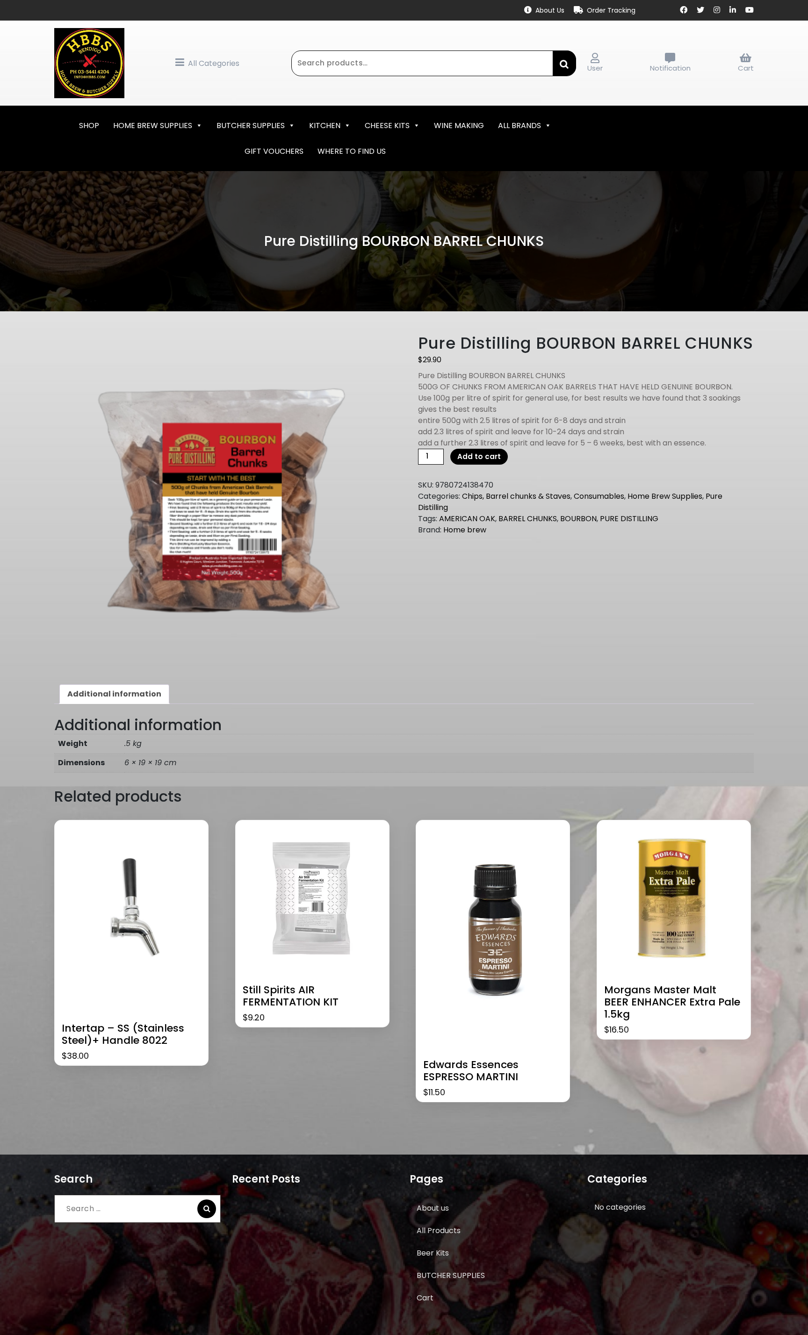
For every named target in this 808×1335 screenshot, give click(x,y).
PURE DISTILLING (629, 518)
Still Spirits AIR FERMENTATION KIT (291, 996)
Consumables (599, 496)
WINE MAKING (459, 125)
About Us (549, 10)
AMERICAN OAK (467, 518)
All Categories (213, 63)
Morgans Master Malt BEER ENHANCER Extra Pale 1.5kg (672, 1002)
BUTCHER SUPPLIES (250, 125)
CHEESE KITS (387, 125)
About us (433, 1208)
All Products (439, 1230)
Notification (670, 68)
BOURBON (578, 518)
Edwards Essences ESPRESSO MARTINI (471, 1071)
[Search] (206, 1208)
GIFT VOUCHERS (274, 151)
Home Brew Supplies (665, 496)
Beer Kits (433, 1253)
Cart (746, 68)
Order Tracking (611, 10)
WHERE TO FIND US (351, 151)
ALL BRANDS (519, 125)
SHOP (89, 125)
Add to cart (479, 456)
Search (564, 63)
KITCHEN (324, 125)
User (595, 68)
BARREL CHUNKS (527, 518)
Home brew (464, 529)
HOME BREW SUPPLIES (152, 125)
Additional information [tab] (114, 694)
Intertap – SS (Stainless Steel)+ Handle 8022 (123, 1034)
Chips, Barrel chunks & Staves (516, 496)
